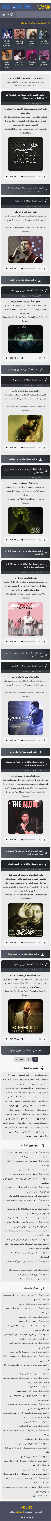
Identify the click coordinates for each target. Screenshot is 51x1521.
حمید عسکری (28, 1110)
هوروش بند (24, 1097)
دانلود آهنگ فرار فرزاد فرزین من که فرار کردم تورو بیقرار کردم (25, 565)
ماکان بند (9, 1127)
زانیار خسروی (24, 1075)
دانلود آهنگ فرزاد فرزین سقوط (28, 964)
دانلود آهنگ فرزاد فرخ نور (37, 1386)
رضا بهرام (21, 1123)
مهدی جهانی (31, 1136)
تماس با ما (26, 1517)
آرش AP (22, 1092)
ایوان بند (8, 1101)
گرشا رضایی (14, 1131)
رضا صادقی (11, 1092)
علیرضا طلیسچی (11, 1114)
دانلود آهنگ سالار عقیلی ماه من (34, 1456)
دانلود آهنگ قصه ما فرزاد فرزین (27, 665)
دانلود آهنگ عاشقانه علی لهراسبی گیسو (31, 1170)
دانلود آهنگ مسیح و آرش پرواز (35, 1469)
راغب (44, 1097)
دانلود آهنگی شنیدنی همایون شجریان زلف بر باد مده (25, 1218)
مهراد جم (43, 1101)
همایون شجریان (40, 1075)
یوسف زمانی (8, 1123)
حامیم (44, 1083)
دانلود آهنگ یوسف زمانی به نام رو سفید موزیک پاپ (25, 1157)
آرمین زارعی (42, 1092)
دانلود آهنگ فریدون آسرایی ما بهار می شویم (29, 1352)
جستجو (6, 14)
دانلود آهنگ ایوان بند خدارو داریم (34, 1373)
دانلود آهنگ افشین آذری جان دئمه (33, 1317)
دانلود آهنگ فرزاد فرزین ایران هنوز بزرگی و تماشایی (23, 471)
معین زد (36, 1097)
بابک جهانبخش (29, 1101)
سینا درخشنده (27, 1088)
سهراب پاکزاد (41, 1079)
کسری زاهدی (41, 1131)
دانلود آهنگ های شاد (38, 1496)
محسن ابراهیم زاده (39, 1127)
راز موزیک (20, 1512)
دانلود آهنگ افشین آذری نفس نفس (32, 1391)
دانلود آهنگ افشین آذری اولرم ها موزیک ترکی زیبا (27, 1152)
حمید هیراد (42, 1110)
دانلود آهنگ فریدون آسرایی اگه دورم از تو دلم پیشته (25, 1474)
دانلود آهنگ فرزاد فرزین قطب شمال (25, 864)
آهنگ (27, 7)
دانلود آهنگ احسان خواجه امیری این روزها (30, 1174)
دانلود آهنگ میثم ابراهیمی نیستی (33, 1443)
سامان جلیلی (27, 1131)
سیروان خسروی (26, 1079)
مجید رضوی (42, 1118)
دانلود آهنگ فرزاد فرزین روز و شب (26, 290)
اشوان (17, 1101)
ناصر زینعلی (27, 1105)
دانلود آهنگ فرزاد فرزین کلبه (29, 200)
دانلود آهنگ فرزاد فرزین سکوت (28, 379)
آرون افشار (12, 1097)
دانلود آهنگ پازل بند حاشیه (36, 1439)
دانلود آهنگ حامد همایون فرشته (34, 1421)
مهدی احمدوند (22, 1127)
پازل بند (43, 1136)
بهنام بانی (20, 1083)
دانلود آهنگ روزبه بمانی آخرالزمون (33, 1321)
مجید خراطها (14, 1105)
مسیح (31, 1092)
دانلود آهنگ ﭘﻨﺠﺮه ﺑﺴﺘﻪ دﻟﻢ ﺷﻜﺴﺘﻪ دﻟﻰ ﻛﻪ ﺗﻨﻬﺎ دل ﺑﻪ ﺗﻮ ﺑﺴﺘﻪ (24, 96)
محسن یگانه (14, 1110)
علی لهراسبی (33, 1083)
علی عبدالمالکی (28, 1114)
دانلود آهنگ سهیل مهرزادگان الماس (33, 1426)
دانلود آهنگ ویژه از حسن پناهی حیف (32, 1274)
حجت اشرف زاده (10, 1079)
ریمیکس (16, 7)
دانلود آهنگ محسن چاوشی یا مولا (33, 1304)
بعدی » (19, 1059)
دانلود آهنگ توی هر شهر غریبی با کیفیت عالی (28, 1196)
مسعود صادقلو (27, 1118)
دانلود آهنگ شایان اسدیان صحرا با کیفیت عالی (28, 1270)
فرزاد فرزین (42, 1114)
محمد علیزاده (41, 1105)
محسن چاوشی (12, 1118)
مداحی (6, 7)
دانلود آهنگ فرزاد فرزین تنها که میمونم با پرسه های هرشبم (24, 763)
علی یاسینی (41, 1088)
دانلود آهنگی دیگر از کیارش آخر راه (33, 1279)
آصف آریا (12, 1075)
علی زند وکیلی (12, 1088)
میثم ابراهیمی (40, 1123)
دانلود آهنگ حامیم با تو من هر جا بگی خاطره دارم (27, 1239)
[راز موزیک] (43, 7)
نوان (29, 1123)
